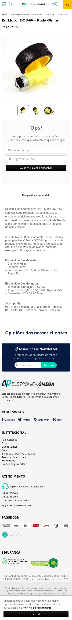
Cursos (6, 450)
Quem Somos (9, 446)
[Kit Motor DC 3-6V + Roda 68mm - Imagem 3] (49, 110)
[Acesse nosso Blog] (58, 420)
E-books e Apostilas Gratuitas (18, 453)
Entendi (36, 614)
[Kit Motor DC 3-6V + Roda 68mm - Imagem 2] (36, 110)
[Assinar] (49, 365)
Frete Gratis (8, 460)
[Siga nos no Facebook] (9, 420)
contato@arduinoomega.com (15, 500)
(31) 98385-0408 (10, 493)
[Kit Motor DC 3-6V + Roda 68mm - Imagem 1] (23, 110)
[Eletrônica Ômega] (33, 3)
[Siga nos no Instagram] (42, 420)
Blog (4, 443)
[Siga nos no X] (25, 420)
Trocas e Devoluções (14, 457)
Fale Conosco (9, 439)
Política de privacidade (14, 464)
